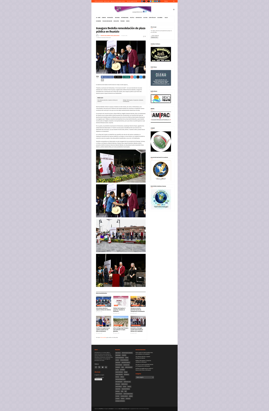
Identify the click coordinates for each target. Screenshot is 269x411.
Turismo (122, 21)
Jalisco (117, 369)
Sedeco (129, 386)
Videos (128, 21)
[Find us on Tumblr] (159, 1)
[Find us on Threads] (148, 1)
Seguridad (118, 388)
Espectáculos (152, 17)
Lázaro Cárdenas (119, 372)
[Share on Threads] (138, 77)
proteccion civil (127, 381)
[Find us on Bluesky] (151, 1)
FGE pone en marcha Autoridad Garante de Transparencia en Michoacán (138, 310)
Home (99, 17)
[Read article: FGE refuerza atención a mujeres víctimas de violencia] (103, 301)
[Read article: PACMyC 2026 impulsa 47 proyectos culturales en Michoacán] (120, 301)
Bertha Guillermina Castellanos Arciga (110, 35)
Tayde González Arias (128, 393)
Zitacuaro (128, 398)
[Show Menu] (173, 9)
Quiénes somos (107, 1)
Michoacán (110, 17)
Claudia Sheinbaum (120, 357)
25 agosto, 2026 (99, 311)
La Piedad (122, 369)
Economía (98, 21)
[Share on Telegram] (135, 77)
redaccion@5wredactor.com (123, 408)
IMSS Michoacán (128, 367)
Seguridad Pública (125, 388)
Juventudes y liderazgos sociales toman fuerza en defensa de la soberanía (137, 329)
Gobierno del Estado (101, 37)
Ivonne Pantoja (100, 325)
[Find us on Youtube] (146, 1)
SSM (122, 391)
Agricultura (118, 352)
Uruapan (117, 398)
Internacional (124, 17)
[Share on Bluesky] (141, 77)
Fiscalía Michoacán (107, 21)
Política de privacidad (99, 1)
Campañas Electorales (136, 325)
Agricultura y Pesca (118, 325)
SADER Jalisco (124, 384)
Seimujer (117, 391)
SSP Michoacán (119, 393)
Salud (166, 17)
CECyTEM (124, 355)
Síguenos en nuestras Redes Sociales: (117, 1)
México (122, 376)
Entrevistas (139, 17)
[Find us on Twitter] (144, 1)
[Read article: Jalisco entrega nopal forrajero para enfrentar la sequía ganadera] (120, 321)
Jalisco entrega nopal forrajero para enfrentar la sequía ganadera (120, 329)
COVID (127, 357)
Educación (116, 21)
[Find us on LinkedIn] (155, 1)
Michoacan (126, 374)
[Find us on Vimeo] (153, 1)
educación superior (126, 362)
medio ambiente (119, 374)
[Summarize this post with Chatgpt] (144, 77)
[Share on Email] (132, 77)
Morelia (117, 376)
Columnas (159, 17)
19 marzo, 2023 (124, 35)
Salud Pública (118, 386)
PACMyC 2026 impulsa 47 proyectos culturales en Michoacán (119, 310)
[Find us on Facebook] (142, 1)
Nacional (117, 17)
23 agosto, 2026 (116, 333)
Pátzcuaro (118, 384)
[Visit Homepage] (133, 9)
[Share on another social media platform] (102, 80)
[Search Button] (173, 1)
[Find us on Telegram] (157, 1)
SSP (125, 391)
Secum (124, 386)
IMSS (123, 367)
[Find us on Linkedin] (106, 367)
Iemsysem (118, 367)
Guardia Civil (126, 364)
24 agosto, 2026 (134, 313)
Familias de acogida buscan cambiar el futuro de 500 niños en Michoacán (103, 329)
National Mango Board (120, 379)
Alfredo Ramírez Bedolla (127, 352)
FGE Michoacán (119, 364)
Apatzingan (118, 355)
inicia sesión (103, 337)
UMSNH (130, 396)
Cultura (145, 17)
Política (132, 17)
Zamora (104, 17)
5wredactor (111, 408)
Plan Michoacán (119, 381)
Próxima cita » (154, 37)
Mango (125, 372)
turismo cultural (124, 396)
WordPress (101, 408)
